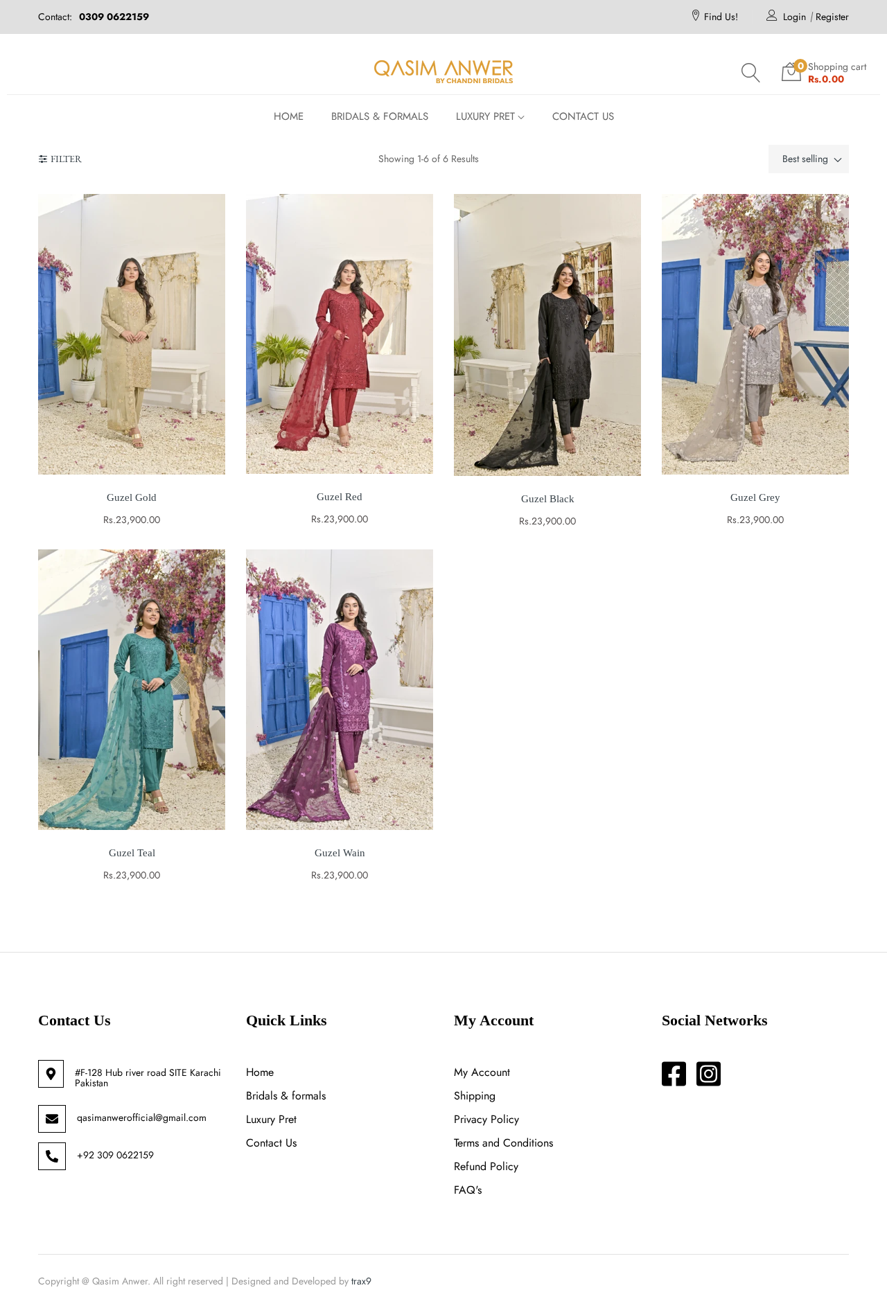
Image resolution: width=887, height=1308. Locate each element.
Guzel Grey (755, 497)
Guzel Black (547, 498)
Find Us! (721, 17)
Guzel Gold (132, 497)
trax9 (361, 1281)
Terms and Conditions (503, 1143)
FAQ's (468, 1190)
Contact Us (271, 1143)
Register (832, 17)
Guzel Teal (132, 852)
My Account (482, 1072)
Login (794, 17)
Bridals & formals (286, 1096)
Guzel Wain (340, 852)
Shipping (474, 1096)
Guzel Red (339, 496)
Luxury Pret (271, 1119)
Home (260, 1072)
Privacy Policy (486, 1119)
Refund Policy (486, 1166)
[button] (751, 72)
